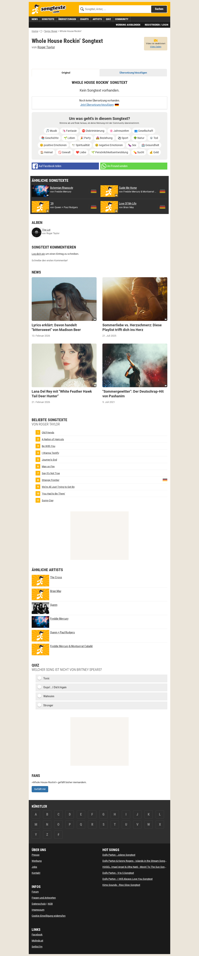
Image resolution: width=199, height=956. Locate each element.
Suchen (159, 9)
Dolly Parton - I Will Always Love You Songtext (127, 878)
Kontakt (36, 872)
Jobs (34, 866)
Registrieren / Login (156, 24)
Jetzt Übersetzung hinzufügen (97, 105)
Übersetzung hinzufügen (133, 72)
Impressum (38, 909)
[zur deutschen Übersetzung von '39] (94, 207)
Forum (35, 891)
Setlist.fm (37, 946)
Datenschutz (39, 903)
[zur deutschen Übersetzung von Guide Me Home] (162, 191)
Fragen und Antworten (44, 897)
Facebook (37, 934)
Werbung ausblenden (128, 24)
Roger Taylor (46, 47)
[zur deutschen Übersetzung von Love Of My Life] (162, 207)
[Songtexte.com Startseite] (50, 9)
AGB (50, 903)
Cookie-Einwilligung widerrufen (48, 915)
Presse (35, 854)
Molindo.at (37, 940)
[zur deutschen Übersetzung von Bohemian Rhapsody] (94, 191)
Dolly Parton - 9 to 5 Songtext (118, 872)
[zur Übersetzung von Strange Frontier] (165, 479)
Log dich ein (38, 253)
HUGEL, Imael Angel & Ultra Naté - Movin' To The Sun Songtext (136, 866)
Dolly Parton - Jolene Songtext (118, 854)
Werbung (37, 860)
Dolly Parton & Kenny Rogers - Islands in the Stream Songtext (135, 860)
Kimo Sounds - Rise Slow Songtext (121, 884)
